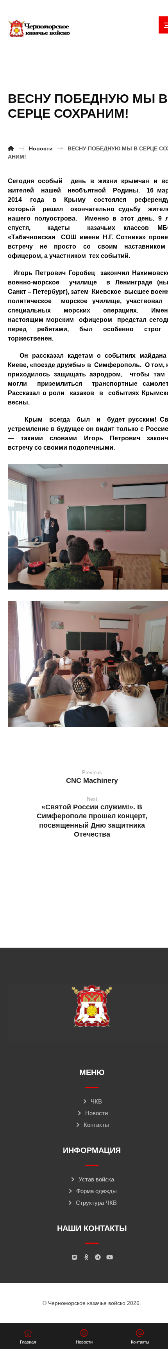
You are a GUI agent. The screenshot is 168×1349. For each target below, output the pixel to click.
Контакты (96, 1124)
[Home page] (11, 148)
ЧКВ (96, 1101)
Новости (96, 1113)
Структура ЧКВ (96, 1202)
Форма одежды (96, 1191)
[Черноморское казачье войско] (39, 28)
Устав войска (96, 1179)
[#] (74, 1257)
